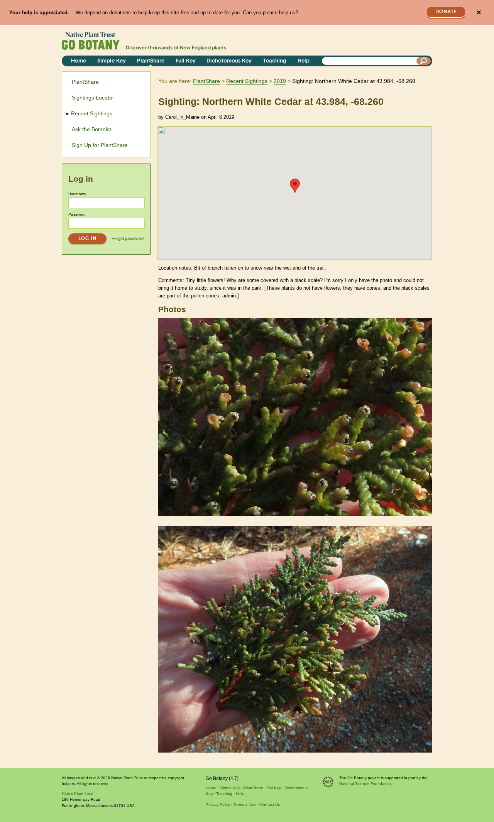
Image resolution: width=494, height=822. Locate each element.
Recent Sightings (246, 81)
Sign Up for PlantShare (100, 145)
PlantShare (150, 61)
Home (78, 61)
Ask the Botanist (91, 129)
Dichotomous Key (229, 61)
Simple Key (111, 61)
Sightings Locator (93, 98)
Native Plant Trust (77, 793)
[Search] (423, 61)
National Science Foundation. (365, 783)
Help (304, 61)
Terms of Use (245, 804)
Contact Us (270, 804)
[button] (295, 186)
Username (77, 194)
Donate (446, 11)
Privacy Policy (218, 804)
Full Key (186, 61)
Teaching (274, 61)
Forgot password (128, 238)
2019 (280, 81)
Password (77, 214)
